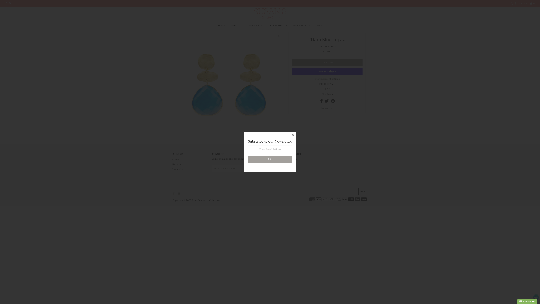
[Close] (293, 135)
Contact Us (528, 301)
